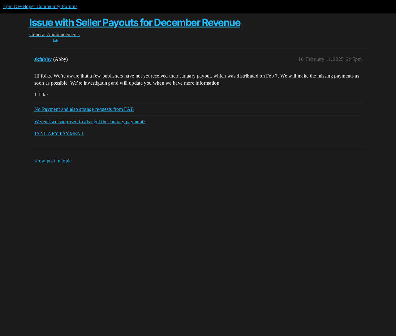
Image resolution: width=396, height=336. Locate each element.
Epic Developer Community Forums (40, 6)
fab (55, 40)
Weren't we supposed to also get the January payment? (90, 121)
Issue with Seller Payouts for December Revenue (134, 22)
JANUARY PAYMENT (59, 133)
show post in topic (53, 160)
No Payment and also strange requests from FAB (84, 109)
